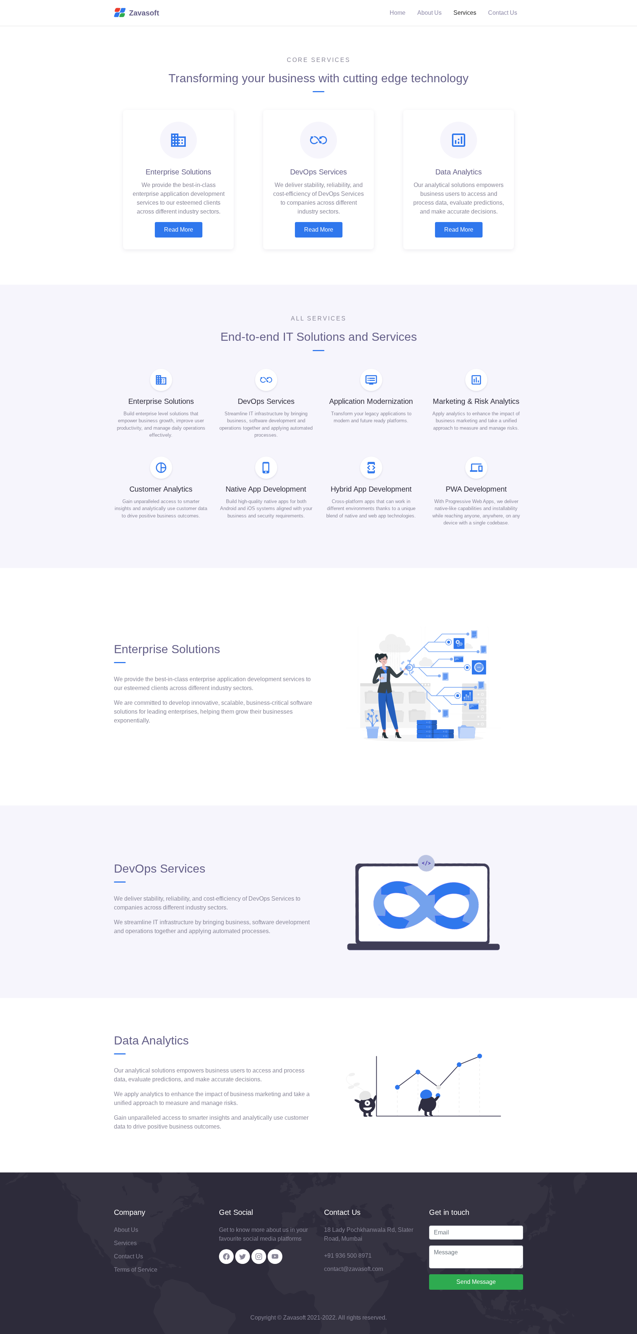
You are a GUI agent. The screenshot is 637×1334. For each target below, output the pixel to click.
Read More (178, 229)
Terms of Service (135, 1270)
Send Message (476, 1282)
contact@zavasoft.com (353, 1269)
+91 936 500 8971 (348, 1255)
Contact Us (502, 13)
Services (464, 13)
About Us (429, 13)
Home (397, 13)
